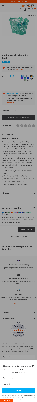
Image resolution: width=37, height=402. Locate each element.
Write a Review (26, 229)
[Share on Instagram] (29, 125)
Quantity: (6, 110)
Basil (4, 53)
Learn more (19, 69)
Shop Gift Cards (18, 303)
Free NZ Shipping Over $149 (18, 1)
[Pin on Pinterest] (21, 125)
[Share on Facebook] (17, 125)
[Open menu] (3, 6)
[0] (29, 9)
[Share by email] (33, 125)
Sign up (18, 390)
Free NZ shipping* (12, 93)
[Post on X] (25, 125)
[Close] (34, 362)
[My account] (25, 9)
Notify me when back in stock (18, 118)
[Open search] (21, 9)
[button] (6, 400)
